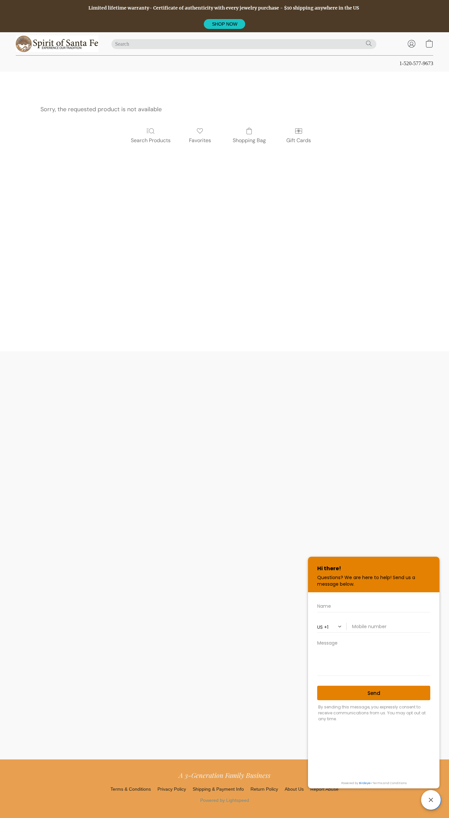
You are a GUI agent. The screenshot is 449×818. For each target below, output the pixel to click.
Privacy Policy (171, 789)
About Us (294, 789)
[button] (224, 24)
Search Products (151, 140)
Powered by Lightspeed (224, 800)
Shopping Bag (249, 140)
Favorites (200, 140)
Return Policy (264, 789)
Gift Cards (298, 140)
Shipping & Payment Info (218, 789)
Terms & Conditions (130, 789)
